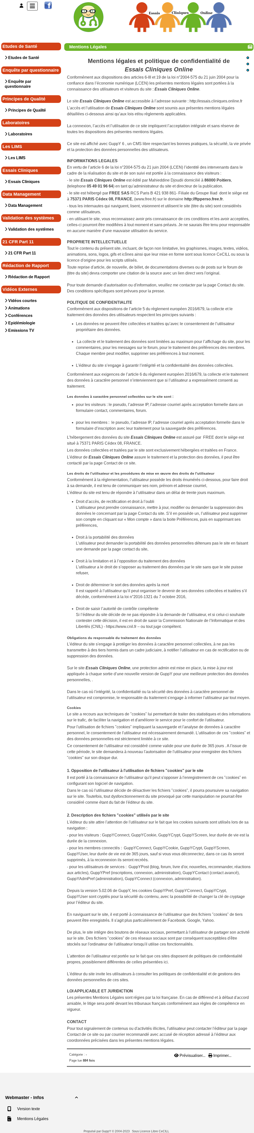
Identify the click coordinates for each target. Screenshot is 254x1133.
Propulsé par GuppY (98, 1131)
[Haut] (248, 58)
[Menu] (32, 6)
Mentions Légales (88, 46)
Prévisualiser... (192, 1055)
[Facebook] (48, 5)
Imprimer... (221, 1055)
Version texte (28, 1109)
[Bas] (248, 70)
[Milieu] (248, 64)
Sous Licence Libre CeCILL (151, 1131)
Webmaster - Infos (41, 1097)
